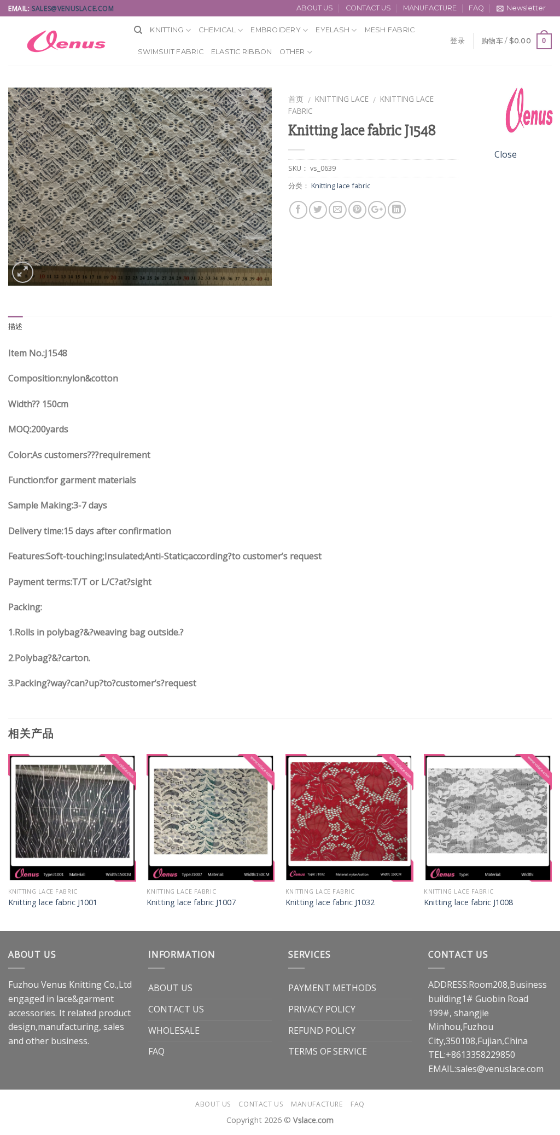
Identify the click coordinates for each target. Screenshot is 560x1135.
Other (292, 52)
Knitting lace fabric (340, 185)
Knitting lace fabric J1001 (52, 902)
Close (505, 154)
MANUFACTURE (430, 8)
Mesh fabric (390, 30)
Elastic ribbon (241, 52)
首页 (296, 99)
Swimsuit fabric (170, 52)
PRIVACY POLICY (321, 1009)
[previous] (9, 841)
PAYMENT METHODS (332, 988)
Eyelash (332, 30)
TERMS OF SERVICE (327, 1051)
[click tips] (527, 114)
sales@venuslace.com (73, 8)
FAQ (476, 8)
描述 (15, 326)
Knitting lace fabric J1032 (330, 902)
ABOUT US (314, 8)
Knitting (166, 30)
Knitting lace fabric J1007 (191, 902)
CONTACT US (368, 8)
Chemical (217, 30)
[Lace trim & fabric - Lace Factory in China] (63, 41)
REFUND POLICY (321, 1030)
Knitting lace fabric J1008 (468, 902)
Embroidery (275, 30)
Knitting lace (342, 99)
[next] (551, 841)
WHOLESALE (174, 1030)
